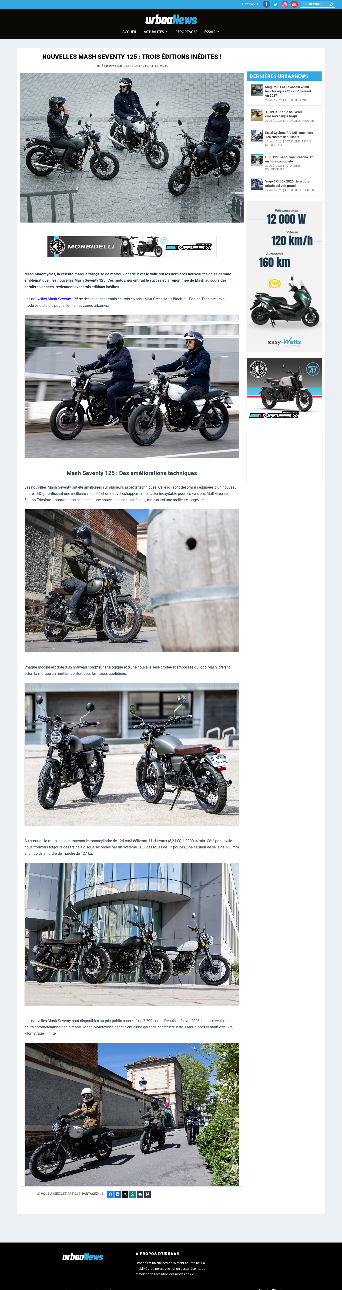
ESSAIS (306, 141)
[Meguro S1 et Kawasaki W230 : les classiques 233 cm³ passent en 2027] (257, 90)
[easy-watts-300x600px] (284, 276)
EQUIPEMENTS (274, 169)
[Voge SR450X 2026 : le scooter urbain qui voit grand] (257, 184)
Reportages (186, 32)
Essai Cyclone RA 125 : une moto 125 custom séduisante (289, 135)
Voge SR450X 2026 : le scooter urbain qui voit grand (288, 183)
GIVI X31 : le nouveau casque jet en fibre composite (289, 159)
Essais (209, 32)
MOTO (164, 66)
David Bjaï (115, 66)
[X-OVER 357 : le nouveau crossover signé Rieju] (257, 115)
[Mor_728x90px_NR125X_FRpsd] (132, 256)
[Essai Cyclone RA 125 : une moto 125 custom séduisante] (257, 136)
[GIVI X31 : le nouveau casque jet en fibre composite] (257, 160)
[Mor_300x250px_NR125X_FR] (284, 389)
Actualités (154, 32)
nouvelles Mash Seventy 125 (54, 299)
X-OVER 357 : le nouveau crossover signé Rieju (283, 114)
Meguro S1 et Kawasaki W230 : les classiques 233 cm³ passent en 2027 (288, 91)
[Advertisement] (284, 455)
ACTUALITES (149, 66)
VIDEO (278, 145)
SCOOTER (308, 120)
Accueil (129, 32)
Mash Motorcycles (98, 1027)
